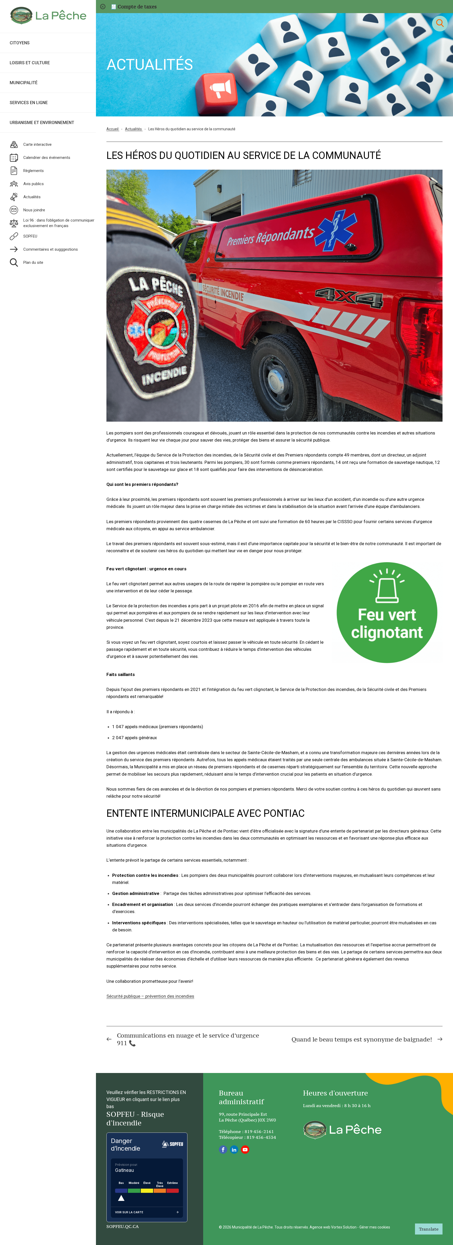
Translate (429, 1229)
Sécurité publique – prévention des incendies (150, 996)
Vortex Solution (344, 1227)
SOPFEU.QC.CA (122, 1226)
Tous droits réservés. (291, 1227)
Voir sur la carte (129, 1212)
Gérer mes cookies (374, 1227)
